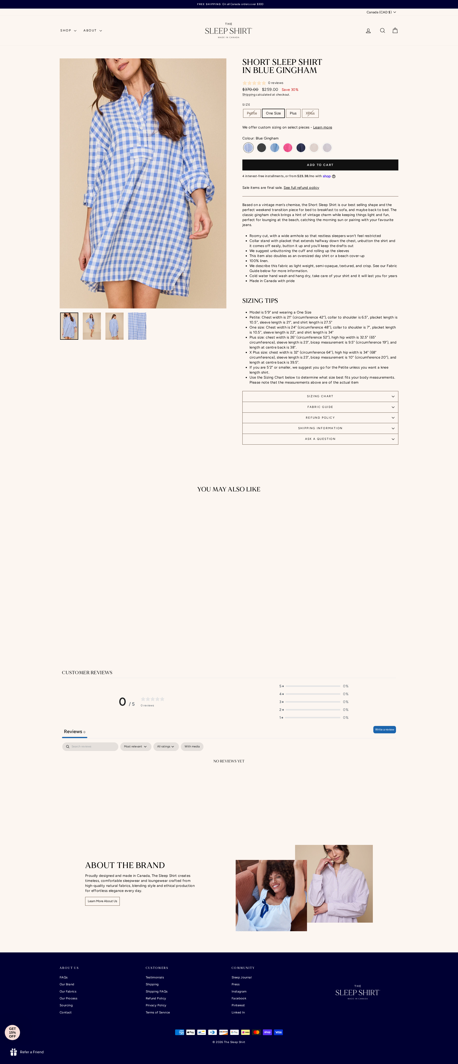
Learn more (322, 127)
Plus (293, 113)
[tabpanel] (229, 777)
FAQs (64, 977)
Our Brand (67, 984)
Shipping (248, 94)
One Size (273, 113)
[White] (327, 148)
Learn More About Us (102, 901)
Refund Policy (320, 417)
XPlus (310, 113)
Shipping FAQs (157, 991)
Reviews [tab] (74, 731)
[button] (314, 686)
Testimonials (155, 977)
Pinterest (238, 1005)
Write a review (384, 729)
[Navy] (301, 148)
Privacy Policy (156, 1005)
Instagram (239, 991)
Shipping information (320, 428)
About (90, 30)
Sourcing (66, 1005)
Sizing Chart (320, 396)
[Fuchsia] (288, 148)
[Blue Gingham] (248, 148)
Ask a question (320, 439)
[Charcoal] (261, 148)
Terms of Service (158, 1012)
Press (235, 984)
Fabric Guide (320, 407)
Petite (252, 113)
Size (246, 104)
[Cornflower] (275, 148)
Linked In (238, 1012)
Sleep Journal (242, 977)
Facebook (239, 998)
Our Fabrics (68, 991)
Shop (66, 30)
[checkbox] (192, 746)
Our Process (68, 998)
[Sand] (314, 148)
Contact (66, 1012)
